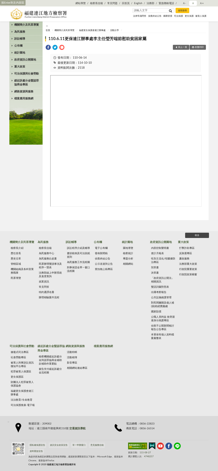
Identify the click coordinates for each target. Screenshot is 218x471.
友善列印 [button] (199, 47)
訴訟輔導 (19, 38)
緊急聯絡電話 (166, 3)
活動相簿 (72, 357)
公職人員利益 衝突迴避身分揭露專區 (163, 319)
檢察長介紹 (17, 248)
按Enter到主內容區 (12, 2)
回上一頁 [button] (182, 47)
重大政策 (19, 66)
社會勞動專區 (18, 357)
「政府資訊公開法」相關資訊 (162, 280)
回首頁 (126, 3)
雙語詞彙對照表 (160, 287)
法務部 (150, 3)
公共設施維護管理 (161, 297)
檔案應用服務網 (23, 98)
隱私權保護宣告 (37, 445)
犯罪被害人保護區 (21, 371)
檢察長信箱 (96, 3)
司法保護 (178, 16)
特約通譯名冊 (46, 292)
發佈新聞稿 (101, 253)
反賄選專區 (185, 253)
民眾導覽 (16, 278)
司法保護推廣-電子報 (23, 405)
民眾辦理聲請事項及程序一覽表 (50, 266)
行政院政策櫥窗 (188, 274)
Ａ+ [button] (202, 3)
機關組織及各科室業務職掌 (22, 271)
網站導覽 (80, 3)
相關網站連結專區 (77, 368)
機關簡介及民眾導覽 (26, 24)
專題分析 (128, 258)
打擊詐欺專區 (186, 248)
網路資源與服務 (23, 91)
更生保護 (189, 16)
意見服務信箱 (97, 445)
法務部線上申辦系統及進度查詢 (50, 275)
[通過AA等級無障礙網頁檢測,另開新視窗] (137, 447)
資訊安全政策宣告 (59, 445)
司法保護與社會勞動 (26, 73)
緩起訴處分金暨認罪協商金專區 (26, 82)
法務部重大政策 (188, 264)
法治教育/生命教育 (21, 400)
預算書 (155, 267)
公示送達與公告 (104, 264)
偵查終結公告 (154, 16)
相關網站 (128, 264)
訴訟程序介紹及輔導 (78, 248)
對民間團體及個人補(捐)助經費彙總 (162, 305)
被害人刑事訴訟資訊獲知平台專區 (22, 364)
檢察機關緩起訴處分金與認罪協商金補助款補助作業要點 (50, 360)
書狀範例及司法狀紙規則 (78, 255)
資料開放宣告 (36, 451)
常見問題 (112, 3)
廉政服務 (184, 258)
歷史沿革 (16, 258)
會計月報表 (157, 253)
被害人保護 (200, 16)
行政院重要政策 (188, 269)
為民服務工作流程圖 (78, 262)
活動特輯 (72, 352)
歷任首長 (16, 253)
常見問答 (44, 287)
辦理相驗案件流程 (49, 297)
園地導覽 (128, 248)
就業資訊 (44, 281)
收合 (197, 235)
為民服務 (19, 31)
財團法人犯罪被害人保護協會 (22, 384)
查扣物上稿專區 (104, 269)
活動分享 (114, 30)
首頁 (48, 30)
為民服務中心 (46, 253)
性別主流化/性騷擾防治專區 (163, 260)
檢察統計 (128, 253)
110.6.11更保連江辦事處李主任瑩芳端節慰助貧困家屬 (97, 39)
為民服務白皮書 (48, 258)
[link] (48, 48)
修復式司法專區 (20, 352)
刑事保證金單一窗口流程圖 (78, 269)
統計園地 (19, 52)
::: (47, 26)
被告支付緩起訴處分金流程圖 (50, 371)
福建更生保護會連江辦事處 (92, 30)
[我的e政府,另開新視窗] (152, 447)
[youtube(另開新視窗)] (160, 447)
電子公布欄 (101, 248)
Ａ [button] (193, 3)
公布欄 (18, 45)
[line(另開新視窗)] (177, 447)
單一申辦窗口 (79, 445)
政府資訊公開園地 (25, 59)
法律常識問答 (139, 16)
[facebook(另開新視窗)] (168, 447)
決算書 (155, 273)
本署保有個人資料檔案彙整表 (162, 336)
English (138, 3)
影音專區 (72, 362)
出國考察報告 (158, 292)
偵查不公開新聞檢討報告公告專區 (162, 328)
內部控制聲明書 (160, 248)
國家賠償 (167, 16)
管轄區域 (16, 264)
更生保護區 (17, 377)
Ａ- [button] (184, 3)
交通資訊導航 (77, 428)
